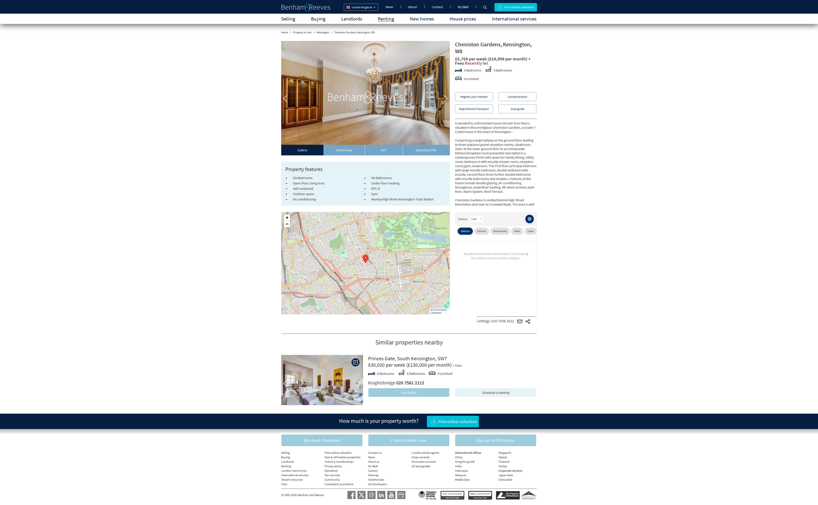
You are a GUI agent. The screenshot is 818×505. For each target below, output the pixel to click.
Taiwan (502, 457)
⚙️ (529, 218)
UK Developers (377, 484)
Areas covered (420, 457)
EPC (383, 150)
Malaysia (460, 475)
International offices (468, 453)
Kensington (323, 32)
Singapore (504, 453)
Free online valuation (338, 453)
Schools (481, 231)
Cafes (531, 231)
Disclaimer (331, 471)
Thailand (504, 462)
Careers (373, 471)
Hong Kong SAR (465, 462)
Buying (318, 19)
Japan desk (505, 475)
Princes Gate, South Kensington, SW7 (407, 358)
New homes (422, 19)
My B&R (463, 7)
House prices (463, 19)
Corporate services (510, 471)
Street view (344, 150)
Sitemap (373, 475)
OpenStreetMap (440, 309)
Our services (332, 475)
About (412, 7)
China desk (505, 480)
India (458, 466)
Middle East (462, 480)
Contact (437, 7)
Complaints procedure (339, 484)
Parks (517, 231)
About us (374, 462)
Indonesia (461, 471)
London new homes (294, 471)
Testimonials (376, 480)
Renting (386, 19)
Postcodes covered (424, 462)
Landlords (351, 19)
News (389, 7)
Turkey (502, 466)
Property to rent (302, 32)
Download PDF (426, 150)
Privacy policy (333, 466)
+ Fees (457, 365)
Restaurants (500, 231)
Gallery (302, 150)
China (458, 457)
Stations (465, 231)
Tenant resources (292, 480)
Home (284, 32)
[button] (366, 259)
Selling (288, 19)
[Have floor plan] (355, 362)
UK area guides (421, 466)
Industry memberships (339, 462)
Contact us (375, 453)
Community (332, 480)
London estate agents (425, 453)
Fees (284, 484)
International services (514, 19)
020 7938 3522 (502, 320)
